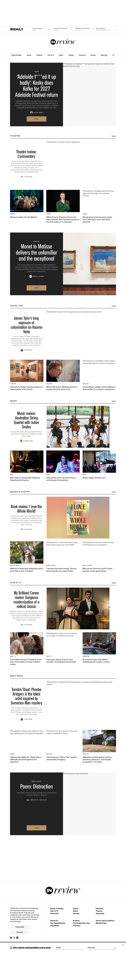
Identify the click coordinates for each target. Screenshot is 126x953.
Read (36, 119)
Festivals (39, 55)
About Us (54, 921)
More (114, 136)
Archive (76, 921)
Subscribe (104, 55)
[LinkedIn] (17, 938)
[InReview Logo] (63, 42)
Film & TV (51, 55)
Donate (93, 55)
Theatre (71, 55)
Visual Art (82, 55)
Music (61, 55)
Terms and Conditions (105, 921)
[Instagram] (14, 938)
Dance (29, 55)
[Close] (123, 945)
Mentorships (101, 923)
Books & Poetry (17, 55)
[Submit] (114, 947)
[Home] (20, 29)
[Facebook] (11, 938)
